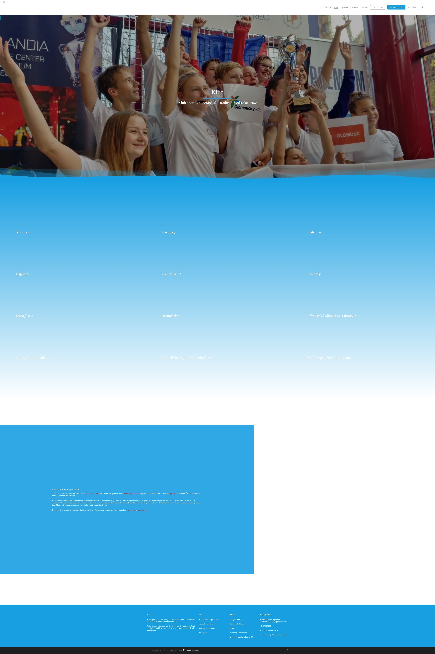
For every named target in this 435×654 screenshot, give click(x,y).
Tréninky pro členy (206, 624)
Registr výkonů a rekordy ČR (241, 637)
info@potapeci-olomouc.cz (276, 635)
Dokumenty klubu (237, 624)
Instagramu (141, 510)
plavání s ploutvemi (132, 493)
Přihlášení (412, 7)
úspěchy (171, 493)
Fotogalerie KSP (236, 619)
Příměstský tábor (396, 7)
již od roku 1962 (92, 493)
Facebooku (131, 510)
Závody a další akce (207, 628)
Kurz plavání (377, 7)
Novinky (328, 7)
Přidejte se (203, 633)
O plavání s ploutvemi (349, 7)
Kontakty (364, 7)
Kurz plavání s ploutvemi (209, 619)
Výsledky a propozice (238, 633)
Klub (336, 7)
